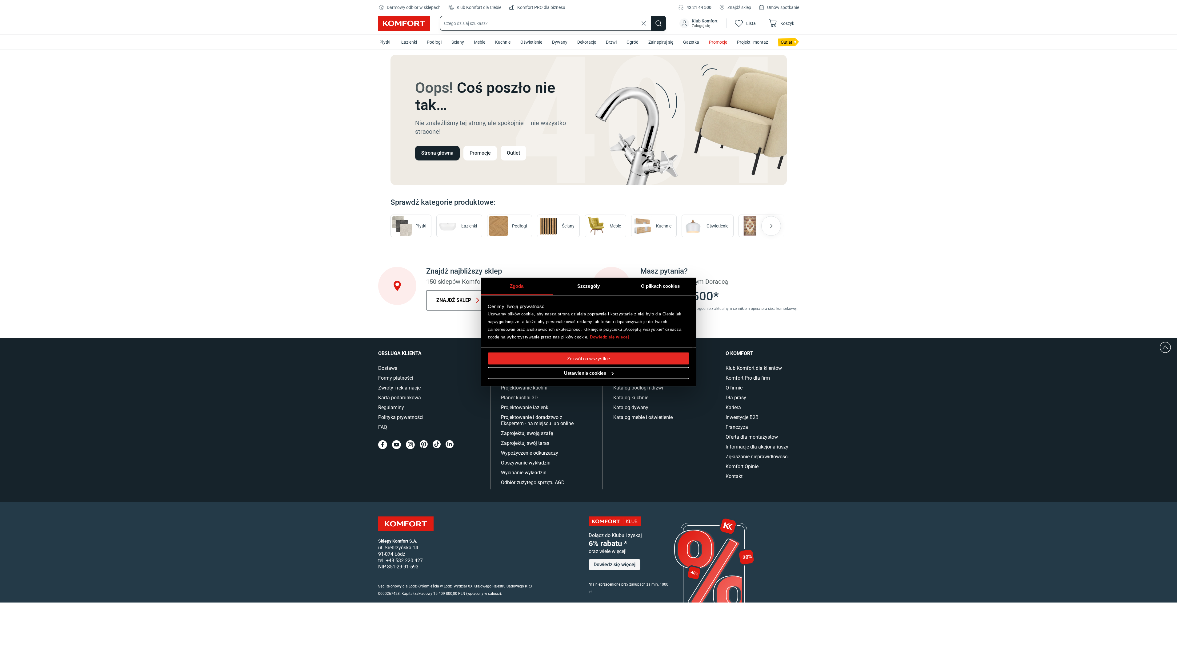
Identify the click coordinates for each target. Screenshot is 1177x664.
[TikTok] (437, 444)
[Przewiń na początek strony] (1165, 347)
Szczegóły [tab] (588, 286)
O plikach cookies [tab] (660, 286)
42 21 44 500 (699, 7)
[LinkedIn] (450, 444)
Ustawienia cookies (585, 373)
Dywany (559, 42)
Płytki (384, 42)
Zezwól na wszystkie (588, 358)
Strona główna (437, 153)
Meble (479, 42)
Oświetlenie (531, 42)
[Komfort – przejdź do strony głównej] (406, 523)
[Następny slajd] (771, 226)
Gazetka (691, 42)
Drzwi (611, 42)
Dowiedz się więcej (609, 336)
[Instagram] (410, 444)
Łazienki (409, 42)
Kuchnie (502, 42)
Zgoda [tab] (517, 286)
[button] (699, 23)
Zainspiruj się (660, 42)
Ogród (633, 42)
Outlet (513, 153)
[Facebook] (382, 444)
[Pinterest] (424, 444)
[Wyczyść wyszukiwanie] (643, 23)
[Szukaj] (658, 23)
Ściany (457, 42)
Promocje (718, 42)
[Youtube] (396, 444)
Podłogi (434, 42)
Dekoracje (586, 42)
